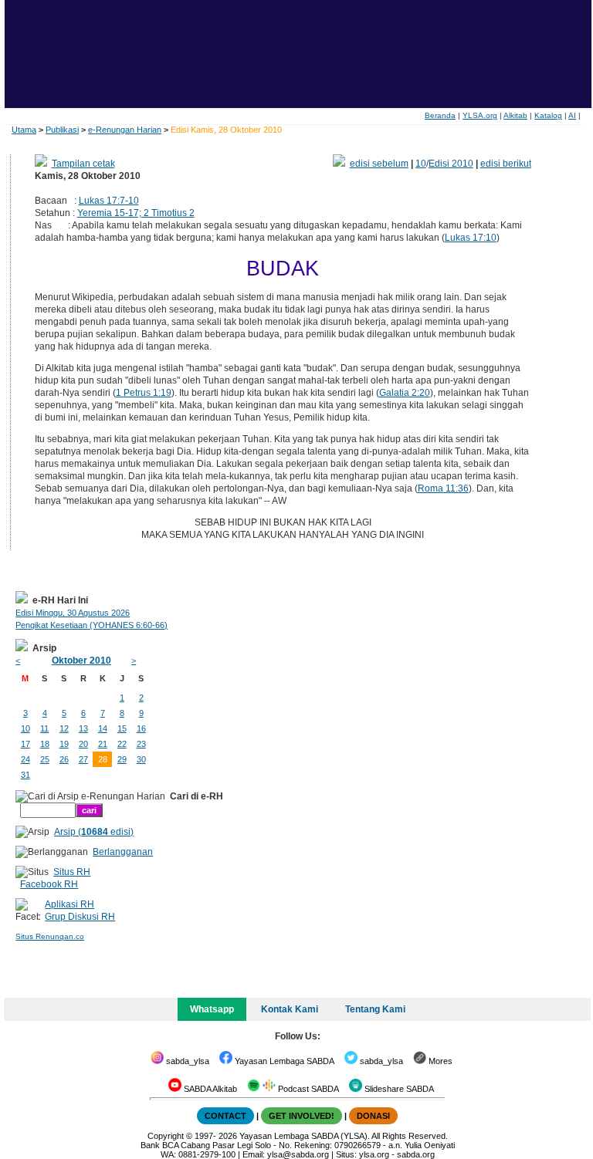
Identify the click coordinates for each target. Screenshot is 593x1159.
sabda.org (416, 1154)
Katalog (548, 115)
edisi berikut (505, 163)
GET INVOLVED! (301, 1115)
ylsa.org (374, 1154)
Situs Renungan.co (49, 936)
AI (572, 115)
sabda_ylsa (186, 1061)
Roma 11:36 (443, 488)
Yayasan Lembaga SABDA (283, 1061)
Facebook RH (49, 884)
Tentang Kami (375, 1009)
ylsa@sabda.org (298, 1154)
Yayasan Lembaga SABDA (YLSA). (304, 1135)
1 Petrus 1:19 (143, 392)
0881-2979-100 (207, 1154)
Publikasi (62, 129)
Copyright (165, 1135)
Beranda (440, 115)
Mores (439, 1061)
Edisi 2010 (451, 163)
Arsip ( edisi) (94, 831)
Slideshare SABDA (398, 1088)
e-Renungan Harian (124, 129)
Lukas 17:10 (470, 237)
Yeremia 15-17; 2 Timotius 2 (136, 213)
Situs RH (71, 872)
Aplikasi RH (69, 904)
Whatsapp (212, 1009)
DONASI (373, 1115)
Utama (24, 129)
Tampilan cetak (83, 163)
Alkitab (515, 115)
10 (420, 163)
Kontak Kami (289, 1009)
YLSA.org (480, 115)
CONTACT (225, 1115)
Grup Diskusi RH (80, 916)
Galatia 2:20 (404, 392)
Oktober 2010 (81, 660)
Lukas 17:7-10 (109, 200)
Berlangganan (123, 851)
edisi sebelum (379, 163)
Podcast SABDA (307, 1088)
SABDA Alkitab (209, 1088)
